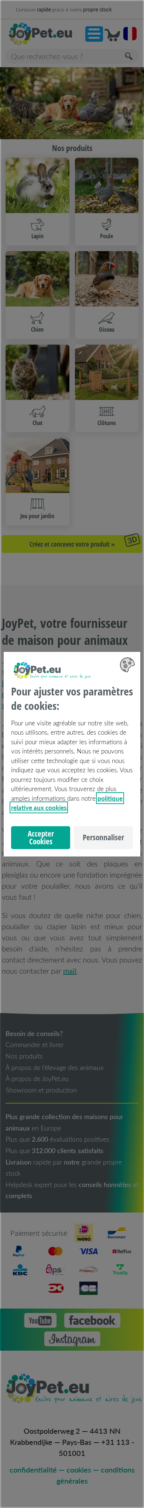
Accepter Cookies (41, 837)
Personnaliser (103, 837)
